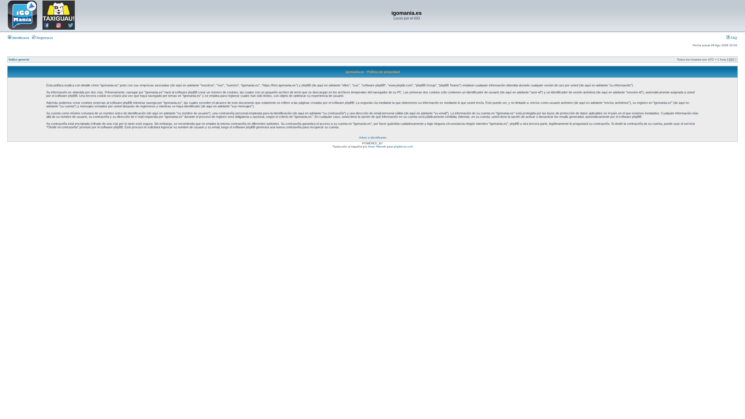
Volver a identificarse (372, 137)
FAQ (733, 38)
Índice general (19, 59)
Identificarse (20, 38)
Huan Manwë (377, 146)
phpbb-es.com (403, 146)
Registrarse (44, 38)
